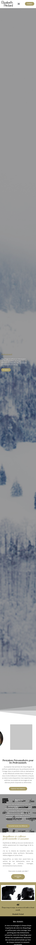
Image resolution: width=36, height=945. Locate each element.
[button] (18, 3)
